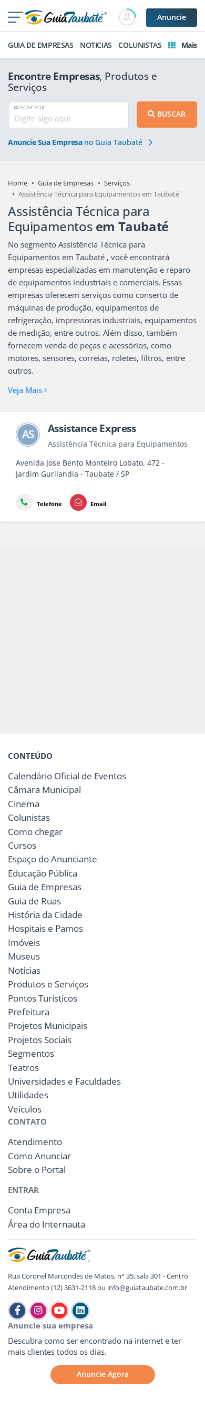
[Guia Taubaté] (66, 16)
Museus (24, 956)
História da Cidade (45, 915)
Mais (188, 45)
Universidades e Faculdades (64, 1081)
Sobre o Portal (37, 1169)
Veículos (25, 1109)
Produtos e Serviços (48, 984)
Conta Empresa (39, 1210)
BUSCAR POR (29, 107)
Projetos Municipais (47, 1025)
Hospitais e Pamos (45, 928)
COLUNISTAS (139, 45)
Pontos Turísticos (42, 998)
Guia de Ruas (34, 901)
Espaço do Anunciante (52, 859)
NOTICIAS (96, 45)
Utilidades (28, 1095)
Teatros (23, 1068)
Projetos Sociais (39, 1040)
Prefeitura (28, 1012)
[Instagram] (38, 1310)
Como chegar (35, 832)
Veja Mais (26, 390)
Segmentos (31, 1053)
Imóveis (24, 942)
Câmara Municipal (44, 790)
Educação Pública (42, 873)
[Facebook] (17, 1310)
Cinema (23, 804)
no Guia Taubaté (76, 142)
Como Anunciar (39, 1156)
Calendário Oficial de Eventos (67, 776)
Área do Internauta (46, 1224)
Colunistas (29, 817)
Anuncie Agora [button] (103, 1374)
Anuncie (171, 17)
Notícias (24, 970)
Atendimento (35, 1142)
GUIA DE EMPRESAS (41, 45)
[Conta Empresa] (128, 17)
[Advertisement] (102, 640)
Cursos (22, 845)
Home (17, 183)
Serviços (117, 183)
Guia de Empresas (66, 183)
